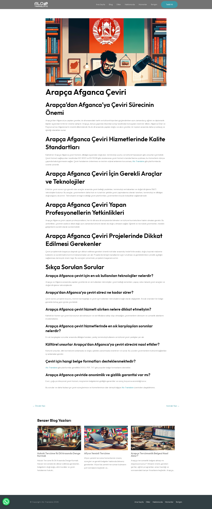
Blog (111, 4)
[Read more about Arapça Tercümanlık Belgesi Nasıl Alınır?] (153, 437)
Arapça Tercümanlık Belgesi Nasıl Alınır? (149, 454)
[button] (169, 4)
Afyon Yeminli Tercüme (97, 453)
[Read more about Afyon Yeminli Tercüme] (106, 437)
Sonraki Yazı (172, 406)
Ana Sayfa (100, 4)
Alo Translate (138, 161)
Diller (119, 4)
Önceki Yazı (39, 406)
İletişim (154, 4)
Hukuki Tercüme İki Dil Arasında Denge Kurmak (58, 454)
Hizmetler (143, 4)
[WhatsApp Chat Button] (6, 501)
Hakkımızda (130, 4)
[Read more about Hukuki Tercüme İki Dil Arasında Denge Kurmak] (59, 437)
